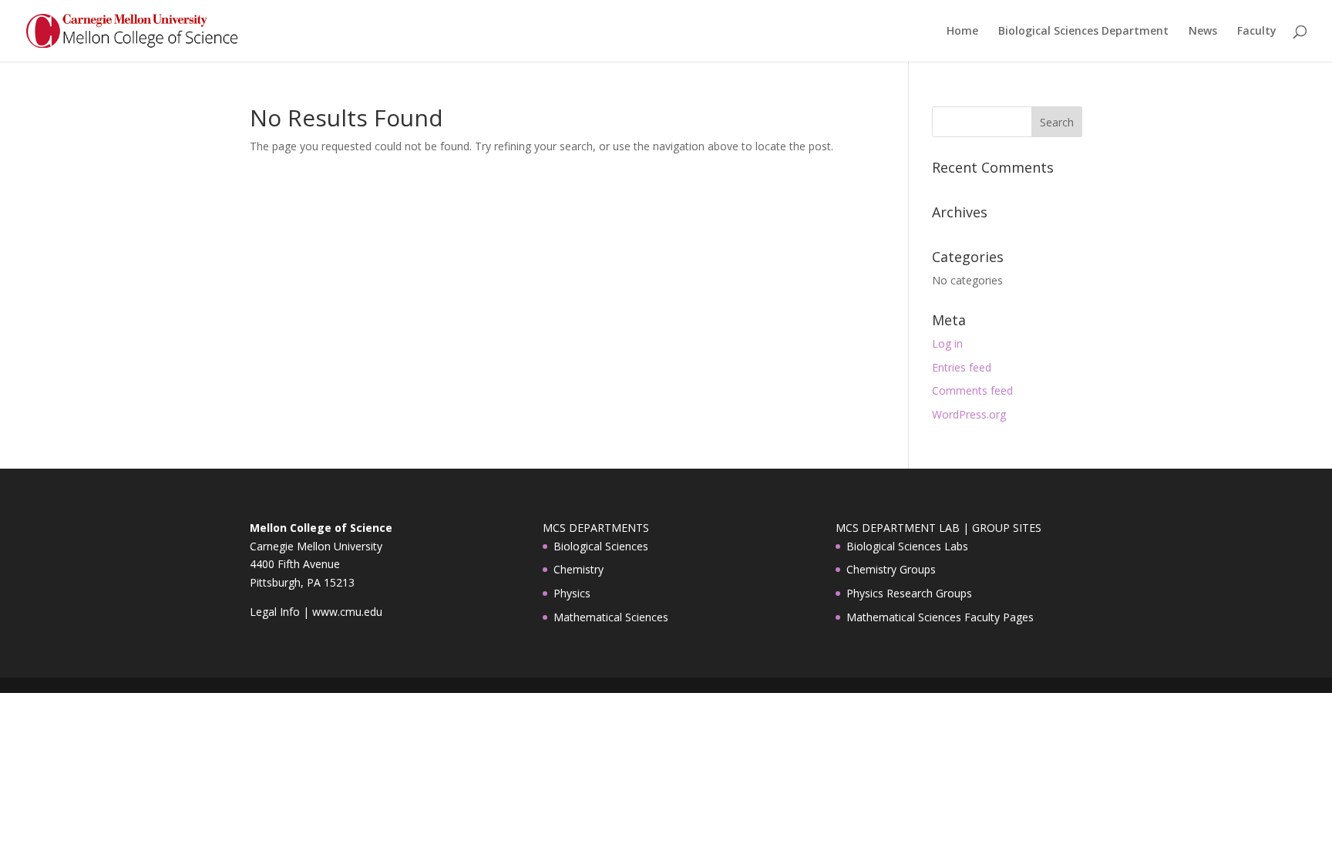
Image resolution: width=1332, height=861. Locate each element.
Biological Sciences (600, 546)
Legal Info (275, 611)
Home (962, 31)
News (1203, 31)
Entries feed (961, 367)
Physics (571, 593)
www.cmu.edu (347, 611)
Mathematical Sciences (610, 617)
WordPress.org (969, 414)
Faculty (1256, 31)
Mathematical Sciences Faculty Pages (940, 617)
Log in (947, 343)
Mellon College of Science (321, 527)
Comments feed (972, 390)
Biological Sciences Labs (907, 546)
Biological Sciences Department (1083, 31)
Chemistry (578, 569)
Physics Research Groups (909, 593)
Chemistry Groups (891, 569)
